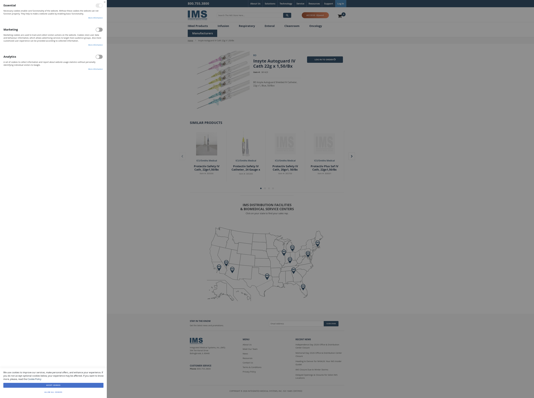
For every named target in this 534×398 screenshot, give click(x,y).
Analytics (99, 57)
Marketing (99, 30)
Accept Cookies (53, 385)
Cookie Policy (34, 379)
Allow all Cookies (53, 392)
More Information (95, 18)
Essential (99, 5)
